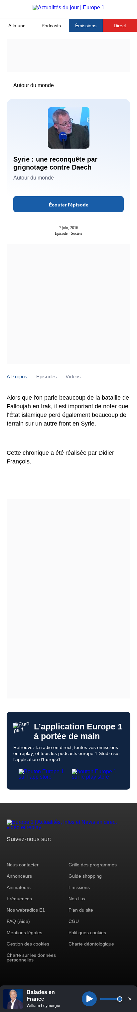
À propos (17, 376)
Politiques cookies (87, 932)
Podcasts (51, 25)
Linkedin (67, 851)
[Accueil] (68, 7)
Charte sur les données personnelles (31, 957)
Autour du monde (33, 85)
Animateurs (19, 887)
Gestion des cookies (28, 944)
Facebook (33, 851)
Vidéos (73, 376)
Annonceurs (19, 876)
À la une (17, 25)
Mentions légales (24, 932)
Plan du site (80, 910)
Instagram (22, 851)
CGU (73, 921)
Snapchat (56, 851)
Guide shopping (85, 876)
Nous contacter (23, 864)
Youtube (45, 851)
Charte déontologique (91, 944)
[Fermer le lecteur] (130, 999)
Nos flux (76, 898)
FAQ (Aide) (18, 921)
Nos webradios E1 (26, 910)
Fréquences (19, 898)
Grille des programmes (92, 864)
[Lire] (89, 998)
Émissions (85, 25)
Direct (120, 25)
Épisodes (46, 376)
